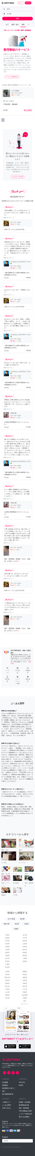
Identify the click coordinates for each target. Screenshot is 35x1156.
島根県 (7, 983)
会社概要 (5, 1082)
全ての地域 (11, 919)
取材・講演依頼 (24, 1108)
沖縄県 (25, 998)
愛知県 (25, 955)
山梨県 (25, 944)
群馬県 (7, 961)
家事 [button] (23, 24)
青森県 (7, 938)
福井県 (25, 941)
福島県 (7, 952)
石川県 (25, 938)
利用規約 (5, 1085)
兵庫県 (7, 971)
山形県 (7, 949)
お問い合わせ (6, 1108)
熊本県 (25, 986)
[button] (7, 670)
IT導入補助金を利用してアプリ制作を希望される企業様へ (25, 1114)
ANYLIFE (22, 1082)
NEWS (21, 1085)
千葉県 (7, 964)
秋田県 (7, 946)
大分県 (25, 989)
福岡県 (25, 977)
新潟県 (7, 967)
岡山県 (7, 986)
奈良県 (7, 974)
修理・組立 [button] (15, 24)
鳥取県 (7, 980)
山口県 (7, 992)
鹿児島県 (25, 995)
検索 (17, 18)
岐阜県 (25, 949)
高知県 (25, 974)
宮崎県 (25, 992)
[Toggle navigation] (32, 2)
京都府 (16, 929)
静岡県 (25, 952)
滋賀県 (25, 961)
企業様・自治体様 (24, 1102)
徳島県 (7, 995)
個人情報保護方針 (8, 1094)
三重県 (25, 958)
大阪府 (26, 924)
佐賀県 (25, 980)
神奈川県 (6, 924)
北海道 (7, 935)
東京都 (22, 919)
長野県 (25, 946)
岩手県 (7, 941)
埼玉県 (17, 924)
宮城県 (7, 944)
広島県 (7, 989)
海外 (24, 1001)
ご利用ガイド (6, 1102)
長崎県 (25, 983)
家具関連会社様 (24, 1105)
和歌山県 (7, 977)
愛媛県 (25, 971)
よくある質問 (6, 1105)
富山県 (25, 935)
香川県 (7, 998)
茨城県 (7, 955)
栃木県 (7, 958)
